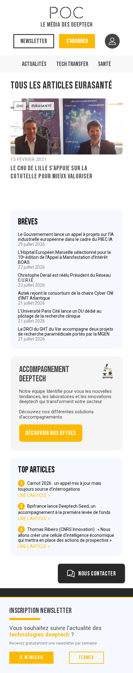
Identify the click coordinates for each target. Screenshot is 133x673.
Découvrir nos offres (50, 433)
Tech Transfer (72, 64)
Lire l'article (32, 495)
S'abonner (77, 41)
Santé (104, 64)
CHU (20, 106)
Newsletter (33, 41)
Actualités (34, 64)
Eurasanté (42, 106)
